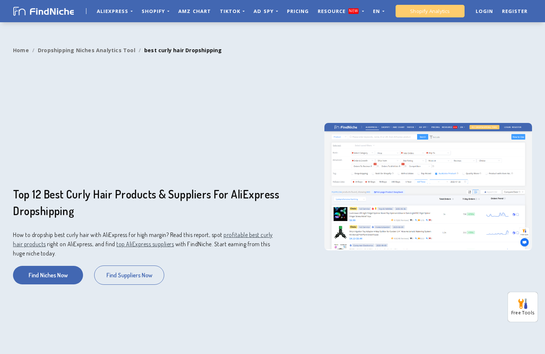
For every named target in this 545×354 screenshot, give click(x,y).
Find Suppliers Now (129, 275)
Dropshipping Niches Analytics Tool (86, 50)
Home (21, 50)
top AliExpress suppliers (145, 244)
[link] (21, 50)
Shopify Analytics (430, 11)
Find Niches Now (48, 275)
